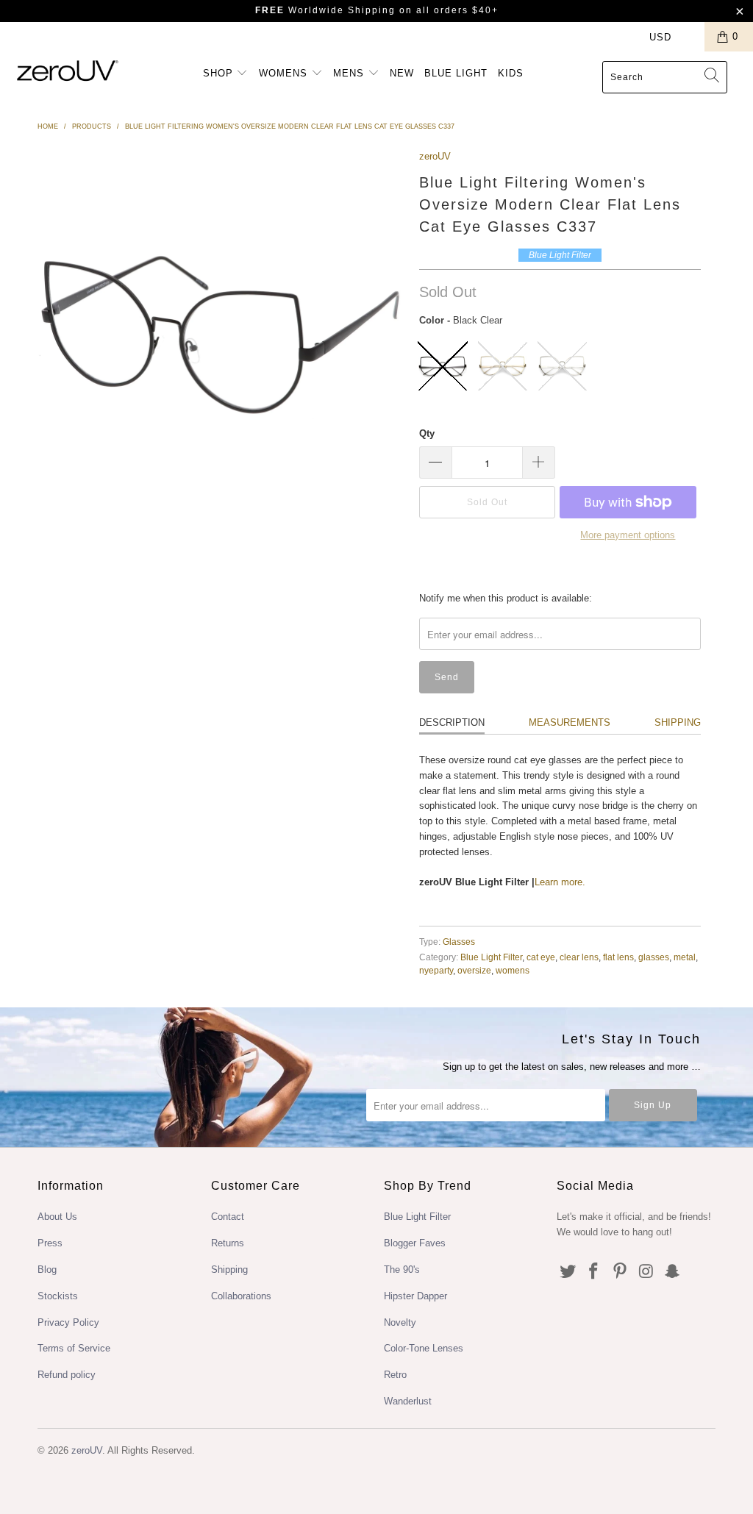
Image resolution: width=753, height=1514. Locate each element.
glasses (653, 957)
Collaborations (241, 1295)
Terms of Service (74, 1348)
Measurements (569, 722)
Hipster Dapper (415, 1295)
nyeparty (436, 970)
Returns (227, 1243)
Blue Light (456, 73)
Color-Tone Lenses (423, 1348)
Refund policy (67, 1374)
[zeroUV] (68, 70)
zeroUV (435, 156)
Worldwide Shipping (325, 10)
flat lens (618, 957)
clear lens (579, 957)
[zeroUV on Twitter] (568, 1272)
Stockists (58, 1295)
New (402, 73)
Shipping (677, 722)
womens (512, 970)
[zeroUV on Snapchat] (673, 1272)
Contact (227, 1216)
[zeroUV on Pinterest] (621, 1272)
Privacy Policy (68, 1322)
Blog (47, 1269)
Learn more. (560, 882)
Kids (511, 73)
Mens (350, 73)
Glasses (459, 941)
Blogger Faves (415, 1243)
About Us (57, 1216)
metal (685, 957)
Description (452, 722)
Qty (427, 433)
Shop (220, 73)
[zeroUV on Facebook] (594, 1272)
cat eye (541, 957)
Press (50, 1243)
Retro (395, 1374)
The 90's (402, 1269)
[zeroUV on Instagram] (646, 1272)
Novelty (400, 1322)
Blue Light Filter (491, 957)
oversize (474, 970)
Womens (285, 73)
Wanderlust (408, 1401)
